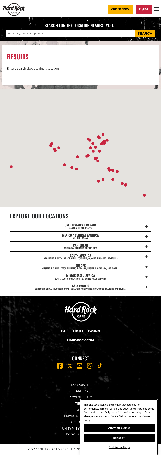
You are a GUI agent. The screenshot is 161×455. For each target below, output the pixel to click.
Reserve (143, 9)
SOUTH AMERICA (81, 256)
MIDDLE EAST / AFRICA (80, 276)
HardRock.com (80, 340)
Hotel (78, 331)
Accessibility (80, 397)
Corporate (80, 385)
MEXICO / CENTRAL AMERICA (80, 236)
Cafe (65, 331)
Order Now (120, 9)
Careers (80, 391)
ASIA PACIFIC (80, 286)
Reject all (119, 438)
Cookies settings (119, 447)
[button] (93, 151)
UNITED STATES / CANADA (81, 226)
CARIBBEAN (80, 246)
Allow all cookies (119, 428)
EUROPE (80, 266)
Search (144, 33)
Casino (94, 331)
